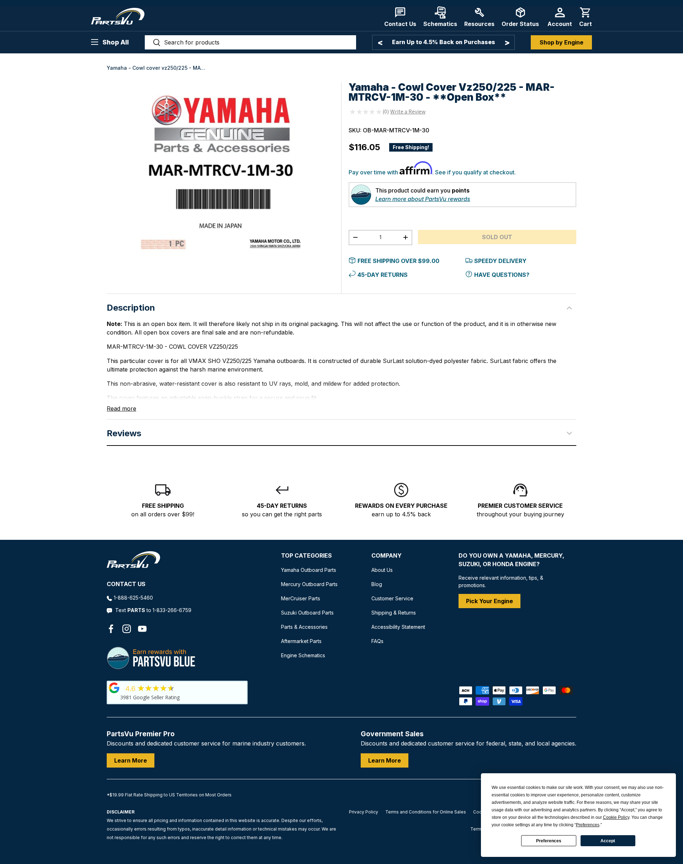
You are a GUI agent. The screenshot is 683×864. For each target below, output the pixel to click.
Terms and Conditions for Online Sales (425, 812)
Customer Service (392, 598)
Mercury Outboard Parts (309, 584)
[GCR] (114, 687)
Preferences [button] (587, 824)
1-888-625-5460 (133, 598)
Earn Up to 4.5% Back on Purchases (443, 42)
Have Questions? (501, 274)
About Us (382, 570)
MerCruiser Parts (300, 598)
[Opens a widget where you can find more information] (31, 851)
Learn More (130, 760)
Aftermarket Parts (301, 641)
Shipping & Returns (393, 613)
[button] (585, 16)
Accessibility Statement (398, 627)
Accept (607, 840)
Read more (121, 408)
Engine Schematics (303, 655)
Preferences (548, 840)
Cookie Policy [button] (616, 817)
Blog (376, 584)
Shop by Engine (561, 42)
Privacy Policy (363, 812)
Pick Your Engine (489, 601)
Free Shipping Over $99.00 (398, 260)
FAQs (377, 641)
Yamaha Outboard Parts (308, 570)
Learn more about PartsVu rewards (422, 198)
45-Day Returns (383, 274)
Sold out (497, 237)
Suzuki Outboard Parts (307, 613)
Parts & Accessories (304, 627)
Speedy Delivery (500, 260)
